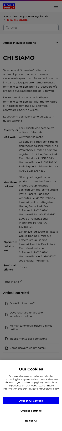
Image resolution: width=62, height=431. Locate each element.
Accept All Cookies (31, 400)
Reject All (31, 420)
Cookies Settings (31, 410)
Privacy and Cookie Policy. (43, 388)
